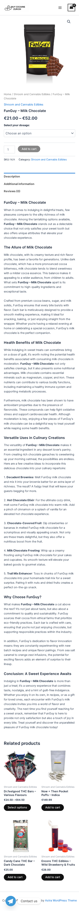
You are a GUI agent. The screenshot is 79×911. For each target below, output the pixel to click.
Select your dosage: (17, 125)
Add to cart (29, 149)
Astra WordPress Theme (61, 900)
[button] (68, 21)
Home (7, 94)
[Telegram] (11, 901)
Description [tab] (12, 176)
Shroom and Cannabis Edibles (32, 94)
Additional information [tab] (19, 184)
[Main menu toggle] (60, 7)
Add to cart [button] (52, 807)
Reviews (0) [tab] (12, 191)
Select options (17, 807)
